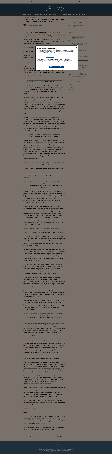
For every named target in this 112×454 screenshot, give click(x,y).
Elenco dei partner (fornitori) (42, 62)
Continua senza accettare (72, 47)
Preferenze (52, 66)
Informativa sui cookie (50, 57)
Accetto (60, 66)
